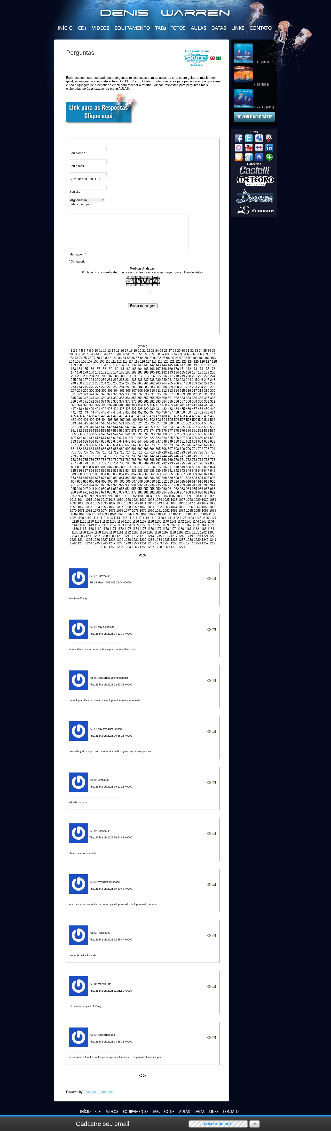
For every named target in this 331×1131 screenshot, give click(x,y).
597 (146, 434)
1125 (198, 518)
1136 (135, 521)
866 (176, 474)
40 (79, 354)
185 (121, 372)
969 (73, 492)
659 (85, 445)
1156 (143, 525)
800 (212, 463)
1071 (81, 510)
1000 (117, 496)
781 (97, 463)
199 (206, 372)
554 (176, 427)
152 (212, 365)
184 (115, 372)
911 (158, 481)
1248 (119, 543)
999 (110, 496)
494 (103, 420)
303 (109, 390)
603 (182, 434)
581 (194, 430)
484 (188, 416)
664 (115, 445)
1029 (197, 500)
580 (188, 430)
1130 (90, 521)
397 (97, 405)
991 (206, 492)
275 (85, 387)
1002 (133, 496)
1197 (165, 532)
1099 (151, 514)
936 (164, 485)
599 (158, 434)
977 (121, 492)
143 (158, 365)
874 (79, 478)
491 (85, 420)
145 (170, 365)
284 (139, 387)
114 (130, 361)
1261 (104, 547)
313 (170, 390)
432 (164, 409)
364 (188, 398)
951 (109, 489)
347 (85, 398)
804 (91, 467)
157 (97, 369)
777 (73, 463)
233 (121, 380)
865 (170, 474)
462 (200, 412)
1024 (158, 500)
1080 (150, 510)
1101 (167, 514)
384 (164, 401)
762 (127, 460)
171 (182, 369)
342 (200, 394)
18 (131, 350)
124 (190, 361)
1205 (81, 536)
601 (170, 434)
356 (139, 398)
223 (206, 376)
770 (176, 460)
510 (200, 420)
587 (86, 434)
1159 (165, 525)
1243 (81, 543)
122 (178, 361)
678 (200, 445)
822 (200, 467)
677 (194, 445)
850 (79, 474)
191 (158, 372)
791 (158, 463)
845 (194, 470)
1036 (104, 503)
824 (212, 467)
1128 (75, 521)
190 (152, 372)
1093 (105, 514)
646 (152, 441)
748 (188, 456)
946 (79, 489)
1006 (164, 496)
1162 (188, 525)
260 (139, 383)
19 (135, 350)
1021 (135, 500)
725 (194, 452)
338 (176, 394)
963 (182, 489)
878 (103, 478)
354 (127, 398)
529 (170, 423)
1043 (158, 503)
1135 (128, 521)
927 (109, 485)
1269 (166, 547)
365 (194, 398)
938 (176, 485)
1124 (190, 518)
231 (109, 380)
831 (109, 470)
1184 (210, 529)
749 (194, 456)
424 (115, 409)
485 (194, 416)
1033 (81, 503)
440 (212, 409)
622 (152, 438)
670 (152, 445)
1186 (82, 532)
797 (194, 463)
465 (73, 416)
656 (212, 441)
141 (146, 365)
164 (139, 369)
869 (194, 474)
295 (206, 387)
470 (103, 416)
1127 (213, 518)
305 (122, 390)
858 (127, 474)
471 (109, 416)
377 (121, 401)
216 (164, 376)
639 (109, 441)
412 (188, 405)
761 (121, 460)
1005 (156, 496)
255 (109, 383)
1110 (88, 518)
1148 (83, 525)
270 (200, 383)
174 (200, 369)
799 (206, 463)
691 (133, 449)
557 (194, 427)
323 (85, 394)
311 (158, 390)
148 (188, 365)
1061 (150, 507)
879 (109, 478)
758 (103, 460)
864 (164, 474)
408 (164, 405)
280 (115, 387)
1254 (166, 543)
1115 (124, 518)
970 (79, 492)
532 (188, 423)
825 (73, 470)
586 (79, 434)
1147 (75, 525)
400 (115, 405)
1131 (98, 521)
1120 (160, 518)
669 (146, 445)
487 (206, 416)
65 (188, 354)
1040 (135, 503)
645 (146, 441)
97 (181, 358)
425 (121, 409)
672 (164, 445)
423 (109, 409)
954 (127, 489)
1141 (173, 521)
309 (146, 390)
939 (182, 485)
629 (194, 438)
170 (176, 369)
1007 (172, 496)
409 (170, 405)
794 (176, 463)
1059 (135, 507)
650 (176, 441)
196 (188, 372)
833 (121, 470)
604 (188, 434)
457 (170, 412)
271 (206, 383)
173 (194, 369)
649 (170, 441)
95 (172, 358)
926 (103, 485)
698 (176, 449)
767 (158, 460)
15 (117, 350)
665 (121, 445)
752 (212, 456)
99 (189, 358)
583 (206, 430)
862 (152, 474)
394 (79, 405)
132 (91, 365)
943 (206, 485)
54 (140, 354)
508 (188, 420)
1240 (205, 540)
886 (152, 478)
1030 (205, 500)
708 (91, 452)
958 (152, 489)
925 (97, 485)
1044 (166, 503)
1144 (195, 521)
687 (109, 449)
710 (103, 452)
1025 (166, 500)
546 (127, 427)
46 (106, 354)
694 (152, 449)
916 (188, 481)
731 (85, 456)
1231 (135, 540)
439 (206, 409)
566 (103, 430)
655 (206, 441)
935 (158, 485)
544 (115, 427)
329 (121, 394)
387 (182, 401)
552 (164, 427)
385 (170, 401)
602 (176, 434)
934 (152, 485)
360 (164, 398)
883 (133, 478)
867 (182, 474)
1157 (150, 525)
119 (160, 361)
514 (79, 423)
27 (170, 350)
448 (115, 412)
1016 (96, 500)
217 (170, 376)
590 (103, 434)
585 (73, 434)
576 (164, 430)
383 (158, 401)
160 (115, 369)
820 (188, 467)
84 (124, 358)
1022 (143, 500)
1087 (205, 510)
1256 (181, 543)
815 (158, 467)
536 (212, 423)
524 (139, 423)
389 (194, 401)
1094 (113, 514)
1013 (73, 500)
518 (103, 423)
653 (194, 441)
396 (91, 405)
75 (85, 358)
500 (140, 420)
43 (93, 354)
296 (212, 387)
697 (170, 449)
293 (194, 387)
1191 (120, 532)
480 (164, 416)
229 (97, 380)
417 (73, 409)
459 (182, 412)
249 (73, 383)
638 (103, 441)
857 (121, 474)
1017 (104, 500)
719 (158, 452)
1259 (205, 543)
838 (152, 470)
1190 (112, 532)
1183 (203, 529)
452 (139, 412)
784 (115, 463)
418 (79, 409)
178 (79, 372)
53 (136, 354)
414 (200, 405)
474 (127, 416)
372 (91, 401)
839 (158, 470)
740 (139, 456)
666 (127, 445)
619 (133, 438)
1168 (90, 529)
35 (205, 350)
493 (97, 420)
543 (109, 427)
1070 (73, 510)
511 (206, 420)
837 (146, 470)
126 (202, 361)
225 (73, 380)
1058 (127, 507)
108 (95, 361)
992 (212, 492)
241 (170, 380)
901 (97, 481)
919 (206, 481)
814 (152, 467)
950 (103, 489)
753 (73, 460)
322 (79, 394)
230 (103, 380)
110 (107, 361)
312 (164, 390)
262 (152, 383)
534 (200, 423)
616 (115, 438)
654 (200, 441)
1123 (183, 518)
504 (164, 420)
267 (182, 383)
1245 (96, 543)
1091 (89, 514)
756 (91, 460)
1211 (127, 536)
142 (152, 365)
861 (146, 474)
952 (115, 489)
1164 (203, 525)
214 (152, 376)
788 (139, 463)
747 (182, 456)
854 (103, 474)
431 (158, 409)
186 (127, 372)
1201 (195, 532)
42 (88, 354)
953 (121, 489)
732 (91, 456)
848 (212, 470)
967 (206, 489)
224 (212, 376)
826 (79, 470)
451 (133, 412)
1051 (73, 507)
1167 (83, 529)
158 (103, 369)
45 (101, 354)
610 (79, 438)
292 (188, 387)
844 (188, 470)
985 (170, 492)
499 (134, 420)
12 (104, 350)
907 (134, 481)
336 (164, 394)
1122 (175, 518)
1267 (150, 547)
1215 (158, 536)
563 (85, 430)
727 (206, 452)
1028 (189, 500)
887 (158, 478)
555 (182, 427)
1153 (120, 525)
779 (85, 463)
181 (97, 372)
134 (103, 365)
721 (170, 452)
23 (152, 350)
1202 (203, 532)
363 (182, 398)
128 (214, 361)
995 (86, 496)
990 (200, 492)
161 (121, 369)
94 (168, 358)
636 (91, 441)
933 (146, 485)
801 (73, 467)
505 (170, 420)
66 (193, 354)
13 (109, 350)
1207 (96, 536)
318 (200, 390)
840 (164, 470)
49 (119, 354)
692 (139, 449)
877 (97, 478)
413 (194, 405)
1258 (197, 543)
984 (164, 492)
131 (85, 365)
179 (85, 372)
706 (79, 452)
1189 (105, 532)
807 (109, 467)
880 (115, 478)
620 (139, 438)
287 (158, 387)
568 (115, 430)
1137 (143, 521)
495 (109, 420)
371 (85, 401)
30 (183, 350)
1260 (212, 543)
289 (170, 387)
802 (79, 467)
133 (97, 365)
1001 (125, 496)
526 (152, 423)
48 (114, 354)
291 (182, 387)
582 (200, 430)
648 (164, 441)
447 (109, 412)
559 (206, 427)
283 (133, 387)
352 (115, 398)
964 (188, 489)
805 (97, 467)
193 (170, 372)
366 (200, 398)
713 (121, 452)
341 (194, 394)
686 (103, 449)
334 (152, 394)
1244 (88, 543)
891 (182, 478)
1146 (210, 521)
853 (97, 474)
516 (91, 423)
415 (206, 405)
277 (97, 387)
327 (109, 394)
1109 (80, 518)
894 (200, 478)
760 (115, 460)
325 (97, 394)
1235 (166, 540)
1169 (98, 529)
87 (137, 358)
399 (109, 405)
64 (184, 354)
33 (196, 350)
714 (127, 452)
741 (146, 456)
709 (97, 452)
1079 (143, 510)
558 (200, 427)
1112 (102, 518)
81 (111, 358)
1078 (135, 510)
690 (127, 449)
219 (182, 376)
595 (133, 434)
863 (158, 474)
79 (102, 358)
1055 (104, 507)
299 (85, 390)
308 (140, 390)
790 (152, 463)
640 (115, 441)
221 (194, 376)
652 (188, 441)
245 (194, 380)
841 (170, 470)
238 (152, 380)
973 (97, 492)
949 (97, 489)
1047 (189, 503)
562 (79, 430)
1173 (128, 529)
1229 (119, 540)
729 (73, 456)
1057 (119, 507)
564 (91, 430)
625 (170, 438)
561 (73, 430)
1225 (88, 540)
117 (148, 361)
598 (152, 434)
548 (139, 427)
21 (144, 350)
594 (127, 434)
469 (97, 416)
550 (152, 427)
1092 (97, 514)
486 (200, 416)
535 (206, 423)
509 (194, 420)
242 (176, 380)
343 (206, 394)
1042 (150, 503)
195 (182, 372)
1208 (104, 536)
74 (80, 358)
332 (139, 394)
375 (109, 401)
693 (146, 449)
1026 (174, 500)
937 (170, 485)
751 (206, 456)
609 (73, 438)
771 (182, 460)
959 (158, 489)
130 (79, 365)
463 (206, 412)
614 (103, 438)
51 (127, 354)
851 (85, 474)
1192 (127, 532)
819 (182, 467)
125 (196, 361)
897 (73, 481)
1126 (205, 518)
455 (158, 412)
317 (194, 390)
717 (146, 452)
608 (212, 434)
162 (127, 369)
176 (212, 369)
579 (182, 430)
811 (134, 467)
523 (133, 423)
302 (103, 390)
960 (164, 489)
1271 (181, 547)
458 (176, 412)
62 (175, 354)
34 (200, 350)
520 (115, 423)
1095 (120, 514)
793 (170, 463)
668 (139, 445)
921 (73, 485)
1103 (182, 514)
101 (201, 358)
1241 (212, 540)
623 (158, 438)
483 (182, 416)
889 (170, 478)
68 (202, 354)
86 (133, 358)
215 (158, 376)
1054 (96, 507)
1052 (81, 507)
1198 (172, 532)
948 (91, 489)
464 (212, 412)
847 (206, 470)
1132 (105, 521)
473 (121, 416)
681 (73, 449)
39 (75, 354)
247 (206, 380)
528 (164, 423)
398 (103, 405)
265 (170, 383)
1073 (96, 510)
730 (79, 456)
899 (85, 481)
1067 (197, 507)
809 (122, 467)
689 (121, 449)
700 (188, 449)
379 (133, 401)
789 (146, 463)
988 (188, 492)
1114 (117, 518)
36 (209, 350)
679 (206, 445)
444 (91, 412)
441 (73, 412)
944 (212, 485)
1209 (112, 536)
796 (188, 463)
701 (194, 449)
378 (127, 401)
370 (79, 401)
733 (97, 456)
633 (73, 441)
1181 (188, 529)
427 (133, 409)
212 (139, 376)
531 (182, 423)
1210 (120, 536)
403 (134, 405)
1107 (212, 514)
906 (128, 481)
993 (74, 496)
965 (194, 489)
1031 (212, 500)
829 (97, 470)
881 (121, 478)
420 (91, 409)
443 (85, 412)
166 (152, 369)
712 (115, 452)
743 (158, 456)
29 (179, 350)
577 (170, 430)
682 (79, 449)
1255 (174, 543)
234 (127, 380)
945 (73, 489)
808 (115, 467)
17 (126, 350)
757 (97, 460)
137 (121, 365)
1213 (143, 536)
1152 (113, 525)
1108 (73, 518)
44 (97, 354)
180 (91, 372)
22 (148, 350)
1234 (158, 540)
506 (176, 420)
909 (146, 481)
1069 (212, 507)
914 (176, 481)
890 (176, 478)
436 (188, 409)
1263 (119, 547)
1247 (112, 543)
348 (91, 398)
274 (79, 387)
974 (103, 492)
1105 (197, 514)
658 (79, 445)
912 (164, 481)
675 (182, 445)
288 (164, 387)
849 (73, 474)
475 (133, 416)
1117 (138, 518)
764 (139, 460)
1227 (104, 540)
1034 (88, 503)
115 (136, 361)
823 (206, 467)
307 (134, 390)
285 (146, 387)
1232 (143, 540)
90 (150, 358)
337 (170, 394)
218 (176, 376)
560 (212, 427)
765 (146, 460)
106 (83, 361)
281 (121, 387)
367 (206, 398)
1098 (144, 514)
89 (146, 358)
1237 (181, 540)
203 (85, 376)
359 (158, 398)
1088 (212, 510)
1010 (195, 496)
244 (188, 380)
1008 (179, 496)
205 (97, 376)
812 (139, 467)
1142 (180, 521)
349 (97, 398)
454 (152, 412)
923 (85, 485)
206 (103, 376)
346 (79, 398)
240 (164, 380)
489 (73, 420)
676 (188, 445)
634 (79, 441)
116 (142, 361)
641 (121, 441)
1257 (189, 543)
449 (121, 412)
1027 (181, 500)
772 (188, 460)
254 (103, 383)
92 (159, 358)
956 (139, 489)
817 (170, 467)
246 (200, 380)
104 (71, 361)
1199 (180, 532)
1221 (205, 536)
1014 (81, 500)
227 (85, 380)
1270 (174, 547)
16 (122, 350)
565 (97, 430)
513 (73, 423)
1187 (90, 532)
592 (115, 434)
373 (97, 401)
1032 (73, 503)
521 (121, 423)
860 (139, 474)
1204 (73, 536)
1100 (159, 514)
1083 (174, 510)
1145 (203, 521)
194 (176, 372)
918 (200, 481)
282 (127, 387)
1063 (166, 507)
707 (85, 452)
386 (176, 401)
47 (110, 354)
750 (200, 456)
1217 (174, 536)
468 (91, 416)
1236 (174, 540)
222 (200, 376)
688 (115, 449)
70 (210, 354)
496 (115, 420)
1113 (109, 518)
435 (182, 409)
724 (188, 452)
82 (115, 358)
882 (127, 478)
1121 (168, 518)
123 (184, 361)
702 (200, 449)
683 (85, 449)
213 (146, 376)
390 (200, 401)
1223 (73, 540)
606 (200, 434)
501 (146, 420)
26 (165, 350)
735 (109, 456)
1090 (82, 514)
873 (73, 478)
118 (154, 361)
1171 (113, 529)
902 (103, 481)
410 (176, 405)
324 (91, 394)
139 (133, 365)
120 (165, 361)
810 (128, 467)
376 (115, 401)
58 (158, 354)
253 (97, 383)
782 (103, 463)
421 (97, 409)
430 (152, 409)
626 (176, 438)
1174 (135, 529)
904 (115, 481)
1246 (104, 543)
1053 (88, 507)
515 (85, 423)
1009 (187, 496)
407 (158, 405)
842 (176, 470)
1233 (150, 540)
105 (77, 361)
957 (146, 489)
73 (76, 358)
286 (152, 387)
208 (115, 376)
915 (182, 481)
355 (133, 398)
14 (113, 350)
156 (91, 369)
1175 (143, 529)
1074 (104, 510)
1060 (143, 507)
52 (132, 354)
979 (133, 492)
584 (212, 430)
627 (182, 438)
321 (73, 394)
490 (79, 420)
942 (200, 485)
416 (212, 405)
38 (71, 354)
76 (89, 358)
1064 (174, 507)
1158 (158, 525)
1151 (105, 525)
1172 (120, 529)
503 (158, 420)
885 (146, 478)
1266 (143, 547)
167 (158, 369)
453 (146, 412)
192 (164, 372)
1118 (146, 518)
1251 (143, 543)
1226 (96, 540)
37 (213, 350)
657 (73, 445)
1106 (204, 514)
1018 (112, 500)
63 (180, 354)
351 (109, 398)
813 (146, 467)
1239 (197, 540)
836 (139, 470)
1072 (88, 510)
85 (128, 358)
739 (133, 456)
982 (152, 492)
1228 (112, 540)
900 (91, 481)
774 (200, 460)
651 (182, 441)
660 (91, 445)
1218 (181, 536)
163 (133, 369)
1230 (127, 540)
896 (212, 478)
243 (182, 380)
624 (164, 438)
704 (212, 449)
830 (103, 470)
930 (127, 485)
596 (139, 434)
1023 (150, 500)
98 (185, 358)
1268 (158, 547)
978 (127, 492)
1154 (128, 525)
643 (133, 441)
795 (182, 463)
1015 (88, 500)
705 (73, 452)
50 (123, 354)
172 (188, 369)
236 (139, 380)
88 (141, 358)
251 (85, 383)
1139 (158, 521)
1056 (112, 507)
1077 (127, 510)
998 (104, 496)
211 (134, 376)
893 (194, 478)
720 (164, 452)
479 (158, 416)
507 (182, 420)
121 (171, 361)
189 (146, 372)
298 (79, 390)
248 (212, 380)
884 (139, 478)
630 (200, 438)
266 (176, 383)
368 (212, 398)
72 (72, 358)
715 (133, 452)
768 (164, 460)
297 (73, 390)
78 (98, 358)
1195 (150, 532)
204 (91, 376)
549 (146, 427)
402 (128, 405)
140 (139, 365)
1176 (150, 529)
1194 (142, 532)
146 (176, 365)
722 (176, 452)
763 (133, 460)
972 (91, 492)
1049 (205, 503)
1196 (157, 532)
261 (146, 383)
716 (139, 452)
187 (133, 372)
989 (194, 492)
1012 (210, 496)
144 (164, 365)
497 (122, 420)
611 (85, 438)
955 (133, 489)
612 (91, 438)
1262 (112, 547)
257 (121, 383)
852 (91, 474)
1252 (150, 543)
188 (139, 372)
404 (140, 405)
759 (109, 460)
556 (188, 427)
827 (85, 470)
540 (91, 427)
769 (170, 460)
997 (98, 496)
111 (113, 361)
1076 (119, 510)
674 (176, 445)
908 (140, 481)
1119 (153, 518)
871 (206, 474)
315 (182, 390)
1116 (131, 518)
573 (146, 430)
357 (146, 398)
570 (127, 430)
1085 (189, 510)
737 (121, 456)
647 (158, 441)
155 (85, 369)
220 (188, 376)
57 (154, 354)
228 (91, 380)
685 (97, 449)
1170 (105, 529)
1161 (180, 525)
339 (182, 394)
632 (212, 438)
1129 (83, 521)
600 (164, 434)
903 (109, 481)
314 (176, 390)
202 (79, 376)
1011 (203, 496)
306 (128, 390)
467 (85, 416)
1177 (158, 529)
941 (194, 485)
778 (79, 463)
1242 (73, 543)
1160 (173, 525)
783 (109, 463)
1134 (120, 521)
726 (200, 452)
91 (155, 358)
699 (182, 449)
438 (200, 409)
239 (158, 380)
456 (164, 412)
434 (176, 409)
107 (89, 361)
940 (188, 485)
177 (73, 372)
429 (146, 409)
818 (176, 467)
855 (109, 474)
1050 (212, 503)
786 (127, 463)
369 (73, 401)
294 (200, 387)
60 (167, 354)
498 (128, 420)
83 (120, 358)
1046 (181, 503)
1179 (173, 529)
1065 (181, 507)
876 (91, 478)
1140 (165, 521)
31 (187, 350)
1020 (127, 500)
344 (212, 394)
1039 (127, 503)
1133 (113, 521)
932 (139, 485)
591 (109, 434)
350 (103, 398)
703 (206, 449)
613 (97, 438)
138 (127, 365)
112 (119, 361)
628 (188, 438)
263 (158, 383)
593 (121, 434)
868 (188, 474)
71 (215, 354)
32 (192, 350)
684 (91, 449)
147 (182, 365)
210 (128, 376)
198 (200, 372)
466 (79, 416)
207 (109, 376)
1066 (189, 507)
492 (91, 420)
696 (164, 449)
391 (206, 401)
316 (188, 390)
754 (79, 460)
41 (84, 354)
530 (176, 423)
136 (115, 365)
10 (96, 350)
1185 (75, 532)
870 (200, 474)
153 (73, 369)
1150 (98, 525)
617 (121, 438)
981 (146, 492)
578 (176, 430)
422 (103, 409)
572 (139, 430)
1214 (150, 536)
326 (103, 394)
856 (115, 474)
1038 (119, 503)
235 (133, 380)
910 (152, 481)
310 (152, 390)
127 (208, 361)
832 (115, 470)
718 (152, 452)
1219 (189, 536)
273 (73, 387)
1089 (74, 514)
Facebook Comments (99, 1092)
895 (206, 478)
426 (127, 409)
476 (139, 416)
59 (162, 354)
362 (176, 398)
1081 (158, 510)
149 (194, 365)
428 (139, 409)
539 (85, 427)
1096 (128, 514)
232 (115, 380)
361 (170, 398)
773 (194, 460)
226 (79, 380)
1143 (188, 521)
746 (176, 456)
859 (133, 474)
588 (91, 434)
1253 (158, 543)
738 (127, 456)
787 (133, 463)
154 (79, 369)
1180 (180, 529)
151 (206, 365)
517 (97, 423)
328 (115, 394)
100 (194, 358)
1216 (166, 536)
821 (194, 467)
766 (152, 460)
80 (107, 358)
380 (139, 401)
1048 (197, 503)
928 (115, 485)
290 (176, 387)
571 (133, 430)
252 (91, 383)
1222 (212, 536)
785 (121, 463)
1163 (195, 525)
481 (170, 416)
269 (194, 383)
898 (79, 481)
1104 (189, 514)
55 (145, 354)
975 (109, 492)
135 (109, 365)
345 (73, 398)
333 (146, 394)
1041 (143, 503)
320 (212, 390)
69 (206, 354)
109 (101, 361)
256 (115, 383)
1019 (119, 500)
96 (176, 358)
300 (91, 390)
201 (73, 376)
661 (97, 445)
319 (206, 390)
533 (194, 423)
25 (161, 350)
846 (200, 470)
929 (121, 485)
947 (85, 489)
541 (97, 427)
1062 (158, 507)
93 (163, 358)
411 (182, 405)
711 (109, 452)
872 (212, 474)
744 (164, 456)
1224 (81, 540)
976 (115, 492)
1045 (174, 503)
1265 (135, 547)
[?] (98, 179)
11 (100, 350)
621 (146, 438)
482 (176, 416)
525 (146, 423)
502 (152, 420)
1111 (95, 518)
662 (103, 445)
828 (91, 470)
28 (174, 350)
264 (164, 383)
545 (121, 427)
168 (164, 369)
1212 (135, 536)
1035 (96, 503)
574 (152, 430)
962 (176, 489)
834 (127, 470)
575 (158, 430)
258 (127, 383)
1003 (141, 496)
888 (164, 478)
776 (212, 460)
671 (158, 445)
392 (212, 401)
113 (125, 361)
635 (85, 441)
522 (127, 423)
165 (146, 369)
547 (133, 427)
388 (188, 401)
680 (212, 445)
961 (170, 489)
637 (97, 441)
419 (85, 409)
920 (212, 481)
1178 (165, 529)
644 (139, 441)
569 (121, 430)
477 (146, 416)
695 (158, 449)
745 (170, 456)
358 (152, 398)
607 (206, 434)
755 (85, 460)
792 (164, 463)
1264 (127, 547)
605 (194, 434)
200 (212, 372)
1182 (195, 529)
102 (207, 358)
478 (152, 416)
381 (146, 401)
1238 (189, 540)
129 (73, 365)
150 (200, 365)
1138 (150, 521)
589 (97, 434)
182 (103, 372)
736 (115, 456)
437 (194, 409)
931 (133, 485)
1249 (127, 543)
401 (122, 405)
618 (127, 438)
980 (139, 492)
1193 (135, 532)
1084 (181, 510)
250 (79, 383)
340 (188, 394)
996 (92, 496)
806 (103, 467)
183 (109, 372)
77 (93, 358)
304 (115, 390)
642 (127, 441)
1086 (197, 510)
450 (127, 412)
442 (79, 412)
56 (149, 354)
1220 (197, 536)
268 (188, 383)
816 (164, 467)
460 (188, 412)
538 (79, 427)
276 (91, 387)
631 (206, 438)
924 (91, 485)
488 (212, 416)
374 (103, 401)
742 (152, 456)
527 (158, 423)
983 (158, 492)
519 (109, 423)
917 (194, 481)
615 (109, 438)
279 (109, 387)
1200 (187, 532)
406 (152, 405)
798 (200, 463)
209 (122, 376)
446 (103, 412)
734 (103, 456)
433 (170, 409)
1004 (148, 496)
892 (188, 478)
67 (197, 354)
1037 (112, 503)
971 (85, 492)
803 (85, 467)
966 (200, 489)
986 (176, 492)
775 (206, 460)
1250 (135, 543)
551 (158, 427)
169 (170, 369)
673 (170, 445)
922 (79, 485)
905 (122, 481)
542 (103, 427)
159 (109, 369)
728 (212, 452)
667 (133, 445)
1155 (135, 525)
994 (80, 496)
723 (182, 452)
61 (171, 354)
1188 (97, 532)
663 (109, 445)
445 (97, 412)
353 (121, 398)
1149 (90, 525)
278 (103, 387)
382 (152, 401)
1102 (174, 514)
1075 (112, 510)
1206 (89, 536)
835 (133, 470)
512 (212, 420)
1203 (211, 532)
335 (158, 394)
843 (182, 470)
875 (85, 478)
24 (157, 350)
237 (146, 380)
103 (213, 358)
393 (73, 405)
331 (133, 394)
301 (97, 390)
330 (127, 394)
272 (212, 383)
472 (115, 416)
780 (91, 463)
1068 (205, 507)
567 (109, 430)
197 (194, 372)
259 (133, 383)
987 (182, 492)
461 (194, 412)
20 (139, 350)
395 (85, 405)
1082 (166, 510)
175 (206, 369)
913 (170, 481)
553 (170, 427)
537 (73, 427)
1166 (75, 529)
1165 (210, 525)
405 (146, 405)
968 (212, 489)
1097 (136, 514)
